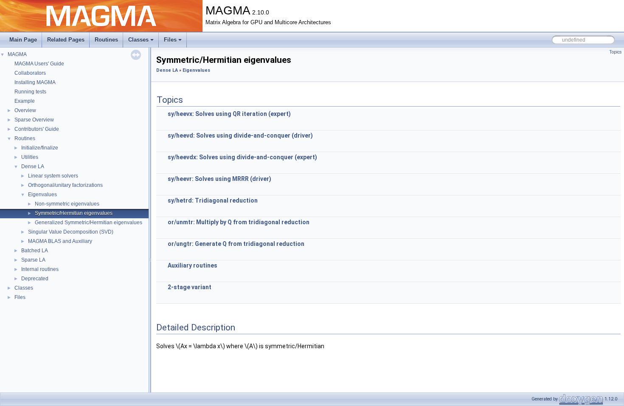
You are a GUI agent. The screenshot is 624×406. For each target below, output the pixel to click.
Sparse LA (33, 260)
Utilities (29, 157)
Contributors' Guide (36, 129)
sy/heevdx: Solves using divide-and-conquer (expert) (242, 157)
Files (170, 40)
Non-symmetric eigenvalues (67, 204)
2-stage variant (189, 287)
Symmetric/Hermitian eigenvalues (73, 213)
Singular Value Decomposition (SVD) (70, 232)
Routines (106, 40)
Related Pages (65, 40)
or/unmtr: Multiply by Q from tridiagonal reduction (238, 222)
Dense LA (32, 166)
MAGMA (17, 54)
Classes (138, 40)
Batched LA (34, 251)
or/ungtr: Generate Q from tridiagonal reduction (236, 243)
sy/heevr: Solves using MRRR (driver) (219, 178)
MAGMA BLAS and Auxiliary (60, 241)
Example (24, 101)
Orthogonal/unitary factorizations (65, 185)
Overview (25, 110)
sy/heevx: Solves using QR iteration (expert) (229, 113)
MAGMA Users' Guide (39, 64)
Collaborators (30, 73)
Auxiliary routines (192, 265)
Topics (615, 52)
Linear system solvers (53, 176)
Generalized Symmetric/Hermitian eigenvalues (88, 223)
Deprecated (34, 279)
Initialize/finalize (39, 148)
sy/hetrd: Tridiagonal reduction (213, 200)
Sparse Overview (34, 120)
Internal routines (40, 269)
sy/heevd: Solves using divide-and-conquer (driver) (240, 135)
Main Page (23, 40)
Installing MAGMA (35, 82)
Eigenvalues (42, 194)
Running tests (30, 92)
